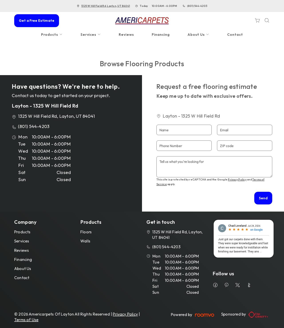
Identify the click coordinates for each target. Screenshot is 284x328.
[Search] (267, 21)
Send (263, 198)
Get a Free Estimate (36, 20)
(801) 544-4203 (197, 6)
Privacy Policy (237, 179)
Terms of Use (26, 319)
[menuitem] (52, 34)
